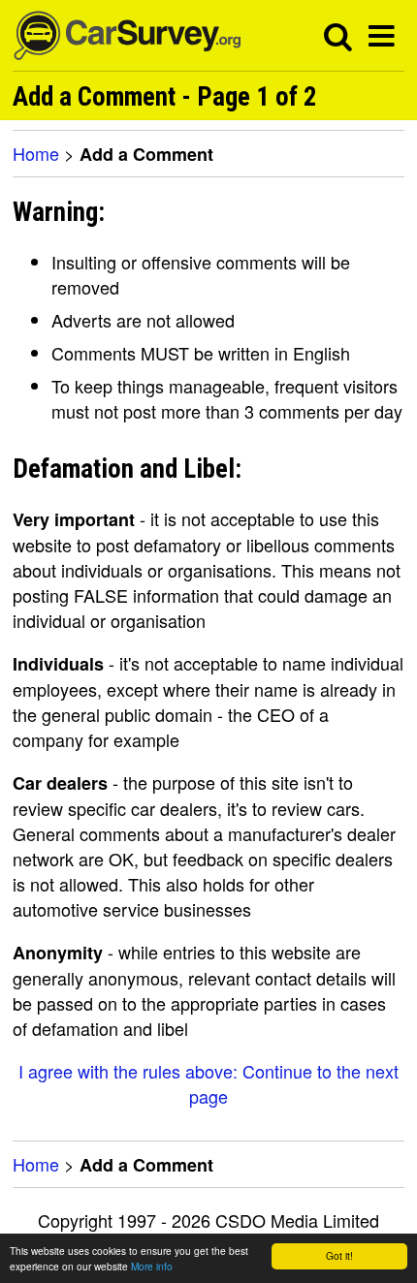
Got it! (339, 1255)
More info (152, 1266)
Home (36, 153)
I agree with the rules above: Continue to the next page (208, 1083)
